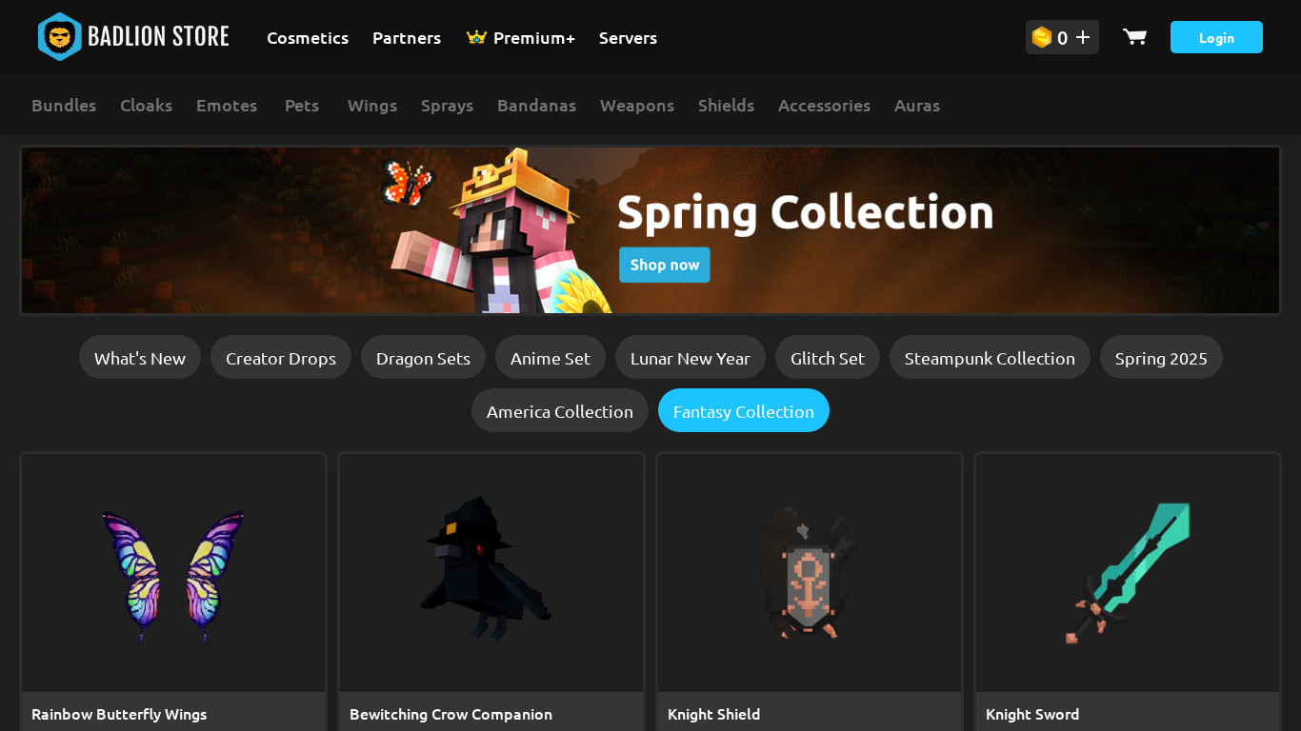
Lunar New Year (690, 357)
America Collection (560, 411)
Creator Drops (281, 357)
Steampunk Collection (990, 357)
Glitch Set (828, 357)
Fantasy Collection (743, 411)
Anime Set (550, 357)
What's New (140, 357)
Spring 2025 (1161, 357)
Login (1216, 37)
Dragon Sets (423, 357)
